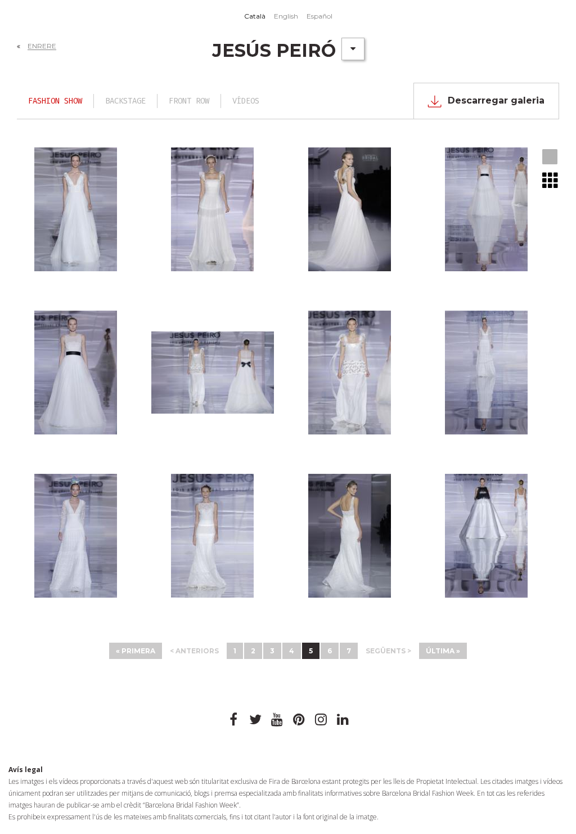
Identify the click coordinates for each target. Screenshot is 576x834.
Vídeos (245, 101)
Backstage (125, 101)
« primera (135, 651)
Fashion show (55, 101)
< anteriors (194, 651)
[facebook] (233, 720)
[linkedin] (343, 720)
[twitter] (255, 720)
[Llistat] (550, 180)
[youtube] (277, 720)
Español (319, 16)
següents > (388, 651)
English (286, 16)
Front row (189, 101)
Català (255, 16)
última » (443, 651)
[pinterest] (299, 720)
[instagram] (321, 720)
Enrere (42, 46)
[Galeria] (550, 157)
